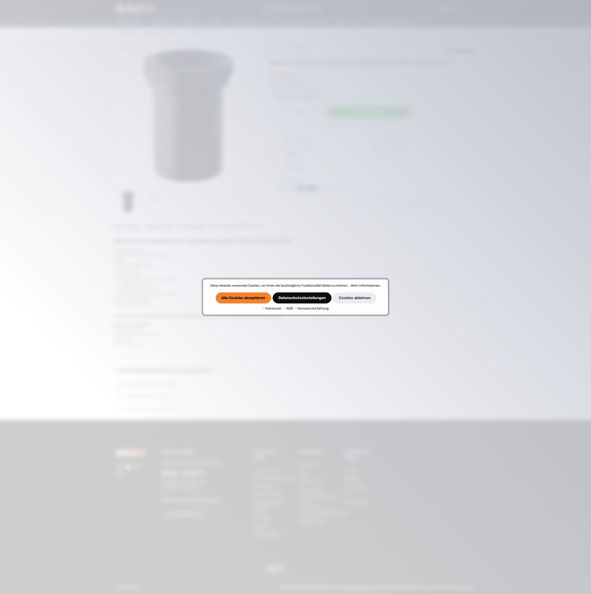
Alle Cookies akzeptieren (243, 298)
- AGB (288, 308)
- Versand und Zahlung (312, 308)
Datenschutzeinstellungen (302, 298)
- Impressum (272, 308)
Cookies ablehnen (355, 298)
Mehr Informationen (365, 286)
